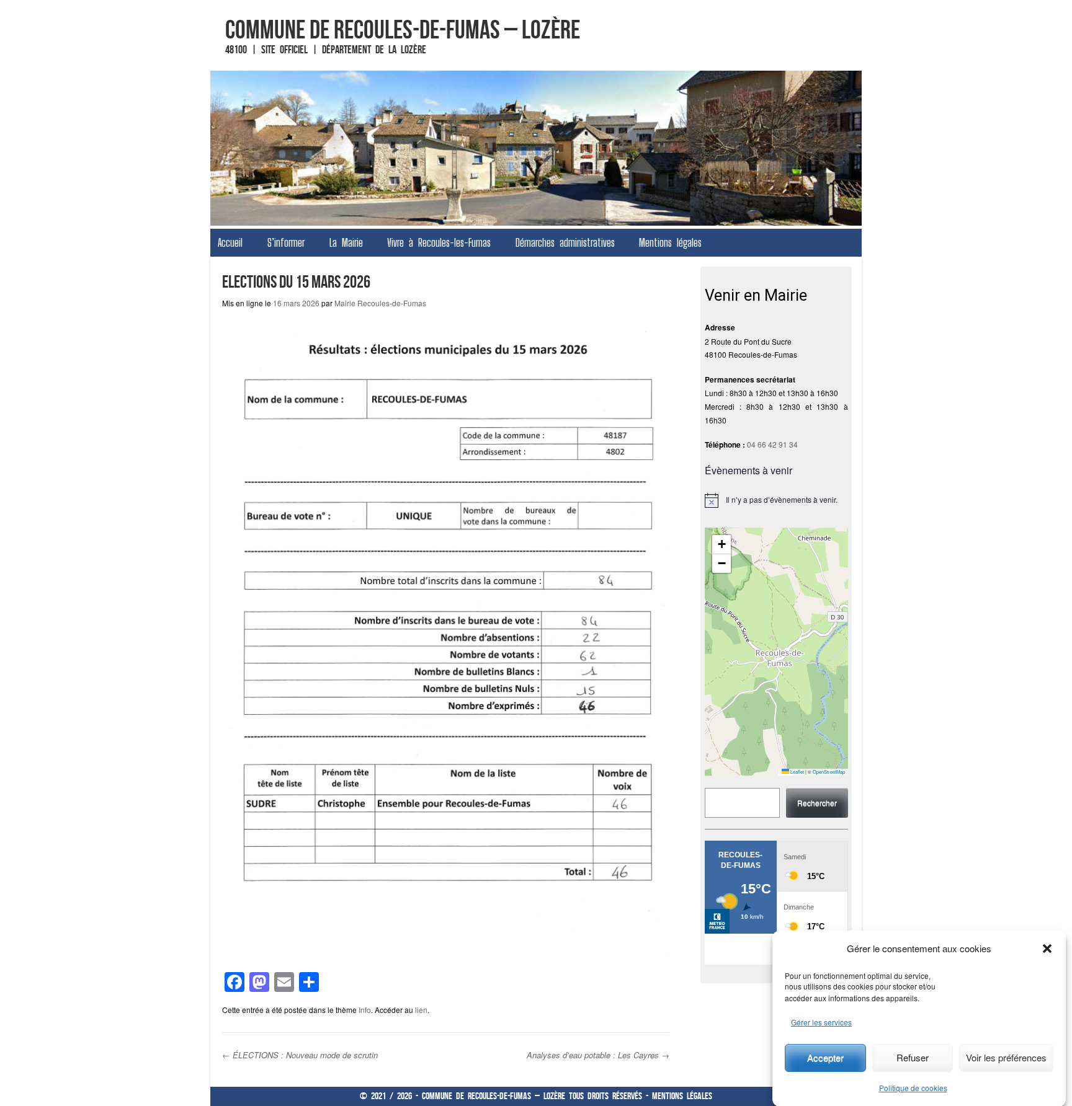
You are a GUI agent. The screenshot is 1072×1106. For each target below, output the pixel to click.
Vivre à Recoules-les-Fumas (439, 242)
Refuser (912, 1057)
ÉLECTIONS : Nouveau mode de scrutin (300, 1055)
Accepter (825, 1057)
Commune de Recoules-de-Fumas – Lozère (402, 29)
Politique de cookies (913, 1087)
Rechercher (817, 802)
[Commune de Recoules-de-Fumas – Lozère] (536, 148)
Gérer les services (821, 1022)
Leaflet (796, 771)
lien (421, 1009)
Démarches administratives (565, 242)
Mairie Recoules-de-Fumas (380, 303)
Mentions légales (670, 242)
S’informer (286, 242)
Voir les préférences (1006, 1057)
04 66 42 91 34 (772, 444)
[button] (1047, 948)
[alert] (776, 500)
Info (365, 1009)
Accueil (230, 242)
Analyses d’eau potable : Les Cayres (598, 1055)
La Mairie (346, 242)
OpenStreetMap (829, 771)
